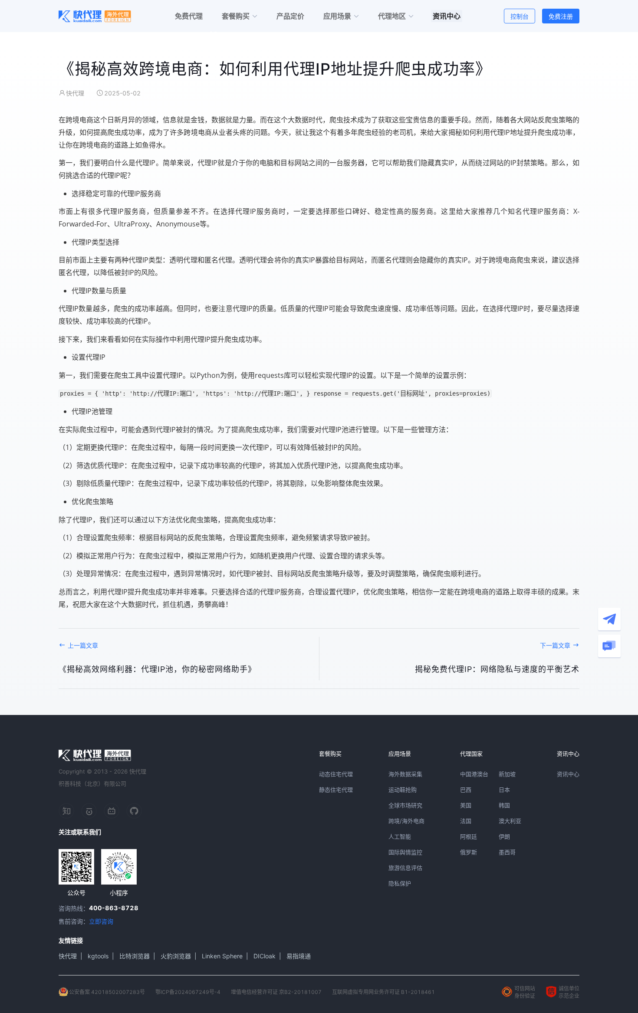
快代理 (68, 956)
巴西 (465, 789)
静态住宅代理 (336, 789)
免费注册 (561, 16)
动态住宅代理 (336, 773)
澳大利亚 (510, 820)
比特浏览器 (134, 956)
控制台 (519, 16)
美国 (465, 805)
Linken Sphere (222, 956)
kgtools (98, 956)
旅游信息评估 (405, 867)
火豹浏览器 (176, 956)
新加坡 (507, 773)
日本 (504, 789)
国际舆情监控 (405, 852)
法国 (465, 820)
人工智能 (399, 836)
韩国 (504, 805)
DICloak (264, 956)
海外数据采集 (405, 773)
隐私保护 (399, 883)
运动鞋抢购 (402, 789)
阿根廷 (468, 836)
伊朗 (504, 836)
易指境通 (298, 956)
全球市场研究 (405, 805)
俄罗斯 (468, 852)
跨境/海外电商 (406, 820)
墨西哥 (507, 852)
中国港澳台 (474, 773)
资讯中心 (568, 773)
